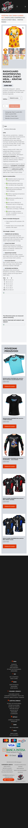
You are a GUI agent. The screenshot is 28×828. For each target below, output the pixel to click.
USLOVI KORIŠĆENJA (7, 770)
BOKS (15, 682)
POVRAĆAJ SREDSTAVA (20, 764)
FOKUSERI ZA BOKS (14, 694)
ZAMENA (20, 766)
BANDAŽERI (14, 671)
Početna (4, 15)
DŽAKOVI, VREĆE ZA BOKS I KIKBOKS (14, 697)
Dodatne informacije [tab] (10, 129)
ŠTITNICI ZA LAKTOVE (14, 707)
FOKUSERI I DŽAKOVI (15, 691)
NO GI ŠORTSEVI (14, 677)
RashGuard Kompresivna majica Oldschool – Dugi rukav (13, 459)
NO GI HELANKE (14, 727)
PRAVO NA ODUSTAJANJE (20, 770)
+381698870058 (8, 777)
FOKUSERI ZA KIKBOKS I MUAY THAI (14, 695)
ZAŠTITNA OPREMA (14, 700)
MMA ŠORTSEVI (14, 667)
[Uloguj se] (21, 6)
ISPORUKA (20, 772)
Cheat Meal (13, 116)
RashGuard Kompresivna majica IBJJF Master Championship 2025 (13, 379)
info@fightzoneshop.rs (8, 775)
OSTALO (15, 717)
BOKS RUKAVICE (14, 684)
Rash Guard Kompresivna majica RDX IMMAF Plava (13, 539)
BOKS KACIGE (14, 688)
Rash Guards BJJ (17, 112)
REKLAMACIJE (20, 768)
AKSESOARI (14, 721)
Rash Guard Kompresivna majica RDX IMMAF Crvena (13, 499)
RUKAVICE (14, 664)
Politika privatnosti (7, 772)
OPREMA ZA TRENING (14, 720)
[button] (23, 28)
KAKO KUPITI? (7, 766)
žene (15, 724)
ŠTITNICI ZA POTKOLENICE (14, 669)
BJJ (10, 15)
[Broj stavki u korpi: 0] (25, 6)
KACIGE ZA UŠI (14, 710)
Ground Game (14, 118)
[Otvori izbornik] (17, 6)
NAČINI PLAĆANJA (7, 768)
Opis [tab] (5, 126)
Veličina (5, 99)
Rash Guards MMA (10, 114)
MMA (14, 661)
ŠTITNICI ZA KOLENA (14, 705)
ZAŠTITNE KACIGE (14, 708)
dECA (15, 730)
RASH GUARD (14, 666)
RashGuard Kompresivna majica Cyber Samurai (13, 419)
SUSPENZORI (14, 713)
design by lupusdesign (20, 781)
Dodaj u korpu (14, 106)
